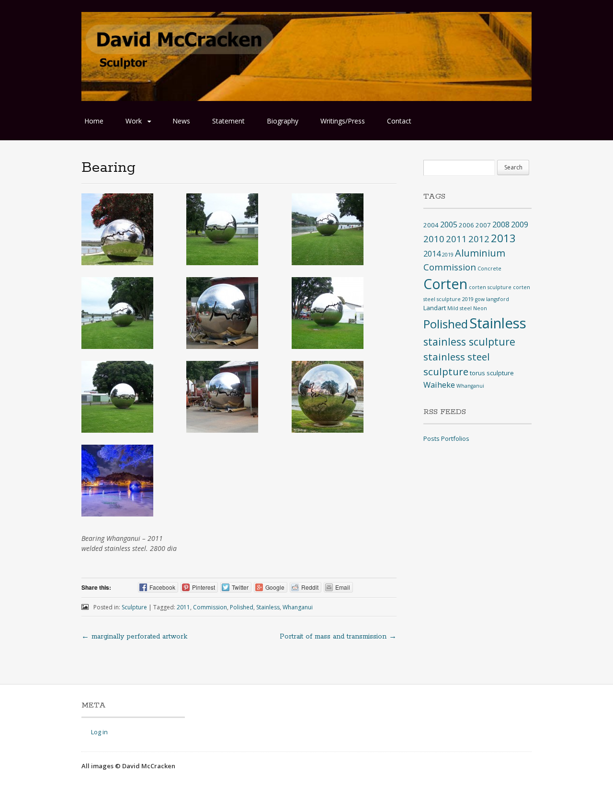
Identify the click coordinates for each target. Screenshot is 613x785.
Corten (445, 283)
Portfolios (455, 438)
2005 (448, 224)
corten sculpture (490, 287)
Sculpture (134, 607)
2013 (503, 238)
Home (93, 120)
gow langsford (492, 299)
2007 (483, 225)
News (181, 120)
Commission (210, 607)
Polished (241, 607)
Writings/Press (342, 120)
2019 (448, 254)
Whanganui (298, 607)
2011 (183, 607)
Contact (399, 120)
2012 (478, 239)
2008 (501, 224)
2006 (466, 225)
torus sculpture (492, 373)
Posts (431, 438)
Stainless (268, 607)
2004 (431, 225)
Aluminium (480, 253)
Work (133, 120)
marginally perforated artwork (134, 636)
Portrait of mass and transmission (338, 636)
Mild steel (459, 308)
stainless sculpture (469, 341)
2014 (432, 253)
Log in (99, 732)
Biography (282, 120)
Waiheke (439, 385)
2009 (519, 224)
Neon (480, 308)
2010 (433, 239)
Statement (228, 120)
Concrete (489, 268)
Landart (434, 307)
